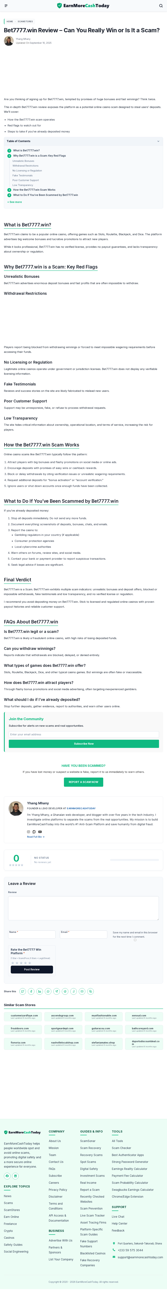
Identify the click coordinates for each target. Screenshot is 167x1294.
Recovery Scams (91, 1155)
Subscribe (55, 1175)
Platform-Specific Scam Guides (91, 1232)
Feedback (118, 1230)
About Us (55, 1141)
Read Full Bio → (36, 836)
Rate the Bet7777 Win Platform (26, 951)
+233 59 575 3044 (130, 1250)
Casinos (9, 1237)
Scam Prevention (91, 1208)
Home (10, 21)
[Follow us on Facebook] (7, 1176)
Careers (54, 1182)
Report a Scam (90, 1189)
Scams (8, 1203)
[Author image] (9, 39)
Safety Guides (13, 1244)
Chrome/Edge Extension (127, 1196)
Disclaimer (55, 1196)
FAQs (52, 1169)
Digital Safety (89, 1169)
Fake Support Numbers (89, 1244)
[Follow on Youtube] (40, 832)
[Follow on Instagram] (28, 832)
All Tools (117, 1141)
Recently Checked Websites (92, 1199)
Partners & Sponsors (55, 1250)
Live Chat (118, 1216)
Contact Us (56, 1162)
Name (13, 932)
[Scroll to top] (161, 1280)
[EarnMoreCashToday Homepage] (24, 1132)
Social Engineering (16, 1251)
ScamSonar (87, 1141)
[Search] (161, 5)
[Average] (21, 963)
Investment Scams (92, 1175)
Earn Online (11, 1216)
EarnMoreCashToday (81, 808)
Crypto (8, 1231)
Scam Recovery (90, 1148)
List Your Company (61, 1259)
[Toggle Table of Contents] (158, 141)
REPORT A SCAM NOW (83, 782)
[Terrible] (12, 963)
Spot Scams (88, 1162)
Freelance (10, 1223)
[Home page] (83, 6)
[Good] (25, 963)
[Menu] (6, 5)
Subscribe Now (84, 743)
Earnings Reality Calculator (129, 1169)
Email (65, 932)
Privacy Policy (58, 1189)
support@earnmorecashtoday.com (140, 1257)
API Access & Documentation (59, 1218)
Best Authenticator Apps (128, 1155)
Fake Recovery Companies (90, 1263)
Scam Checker (121, 1148)
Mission (54, 1148)
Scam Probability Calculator (130, 1182)
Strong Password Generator (130, 1162)
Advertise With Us (60, 1240)
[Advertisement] (83, 73)
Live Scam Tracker (92, 1215)
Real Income (88, 1182)
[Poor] (16, 963)
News (7, 1196)
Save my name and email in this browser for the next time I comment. (135, 934)
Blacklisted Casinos (93, 1253)
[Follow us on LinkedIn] (15, 1176)
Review (12, 892)
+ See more (14, 202)
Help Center (119, 1223)
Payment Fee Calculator (127, 1175)
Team (52, 1155)
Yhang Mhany (23, 39)
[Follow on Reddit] (34, 832)
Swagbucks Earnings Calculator (133, 1189)
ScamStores (25, 21)
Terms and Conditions (56, 1206)
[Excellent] (29, 963)
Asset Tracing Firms (93, 1222)
